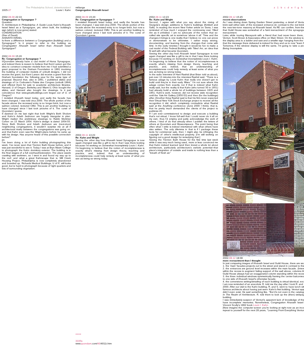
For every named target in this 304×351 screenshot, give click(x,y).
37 (9, 10)
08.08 (11, 17)
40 (98, 343)
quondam (86, 343)
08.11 (85, 135)
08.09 (11, 56)
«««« (78, 334)
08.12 (232, 17)
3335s (79, 341)
